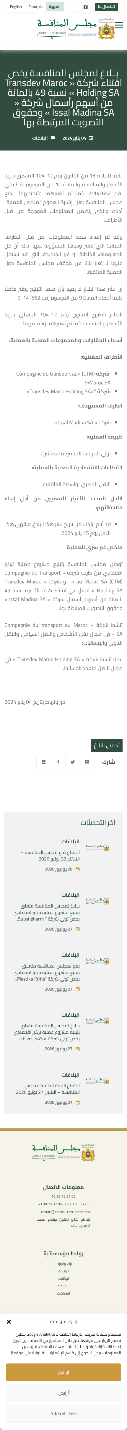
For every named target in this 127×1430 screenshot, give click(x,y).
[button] (9, 1322)
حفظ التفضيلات (63, 1413)
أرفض (63, 1393)
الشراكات (63, 1293)
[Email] (87, 762)
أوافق (63, 1372)
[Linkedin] (43, 762)
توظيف (63, 1278)
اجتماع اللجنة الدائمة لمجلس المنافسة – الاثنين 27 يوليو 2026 (48, 1088)
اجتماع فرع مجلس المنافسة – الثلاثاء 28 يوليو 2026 (50, 855)
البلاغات (40, 138)
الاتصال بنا (106, 6)
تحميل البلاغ (107, 745)
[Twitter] (72, 762)
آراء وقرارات (64, 1263)
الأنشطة (63, 1285)
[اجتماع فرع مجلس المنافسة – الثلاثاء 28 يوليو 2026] (97, 849)
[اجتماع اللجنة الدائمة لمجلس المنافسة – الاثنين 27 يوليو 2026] (97, 1082)
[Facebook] (58, 762)
